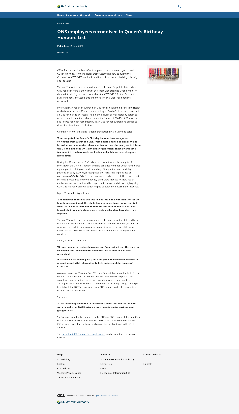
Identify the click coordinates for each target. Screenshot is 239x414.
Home (60, 15)
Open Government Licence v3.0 (108, 395)
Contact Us (106, 363)
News (129, 15)
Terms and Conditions (68, 377)
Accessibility (63, 359)
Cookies (61, 363)
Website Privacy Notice (69, 372)
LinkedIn (147, 363)
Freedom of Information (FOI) (115, 372)
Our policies (63, 368)
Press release (62, 52)
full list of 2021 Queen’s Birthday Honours (83, 333)
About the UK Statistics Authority (117, 359)
